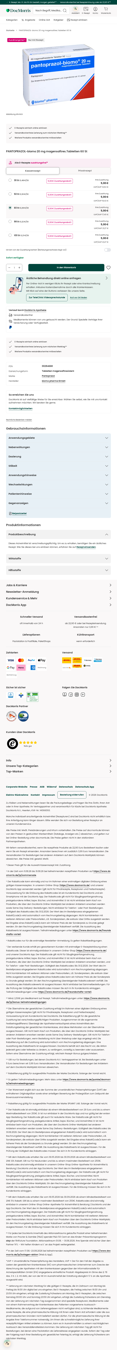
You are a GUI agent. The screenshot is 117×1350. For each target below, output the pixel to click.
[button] (47, 297)
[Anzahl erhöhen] (19, 267)
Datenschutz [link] (66, 786)
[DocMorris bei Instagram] (76, 694)
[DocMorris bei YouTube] (82, 694)
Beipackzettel (19, 513)
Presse (33, 786)
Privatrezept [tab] (85, 170)
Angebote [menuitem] (30, 19)
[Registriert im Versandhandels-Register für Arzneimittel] (32, 697)
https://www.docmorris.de (74, 885)
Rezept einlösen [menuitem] (79, 19)
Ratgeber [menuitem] (58, 19)
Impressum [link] (48, 794)
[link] (11, 716)
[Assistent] (7, 1343)
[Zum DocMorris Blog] (64, 694)
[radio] (10, 180)
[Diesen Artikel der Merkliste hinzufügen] (108, 267)
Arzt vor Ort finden (78, 298)
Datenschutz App (84, 786)
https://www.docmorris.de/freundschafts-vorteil (64, 992)
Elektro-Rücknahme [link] (17, 794)
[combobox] (51, 11)
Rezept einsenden (86, 547)
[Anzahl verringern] (9, 267)
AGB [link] (42, 786)
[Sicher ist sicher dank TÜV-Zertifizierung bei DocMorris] (10, 695)
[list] (58, 75)
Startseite (10, 30)
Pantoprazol (48, 376)
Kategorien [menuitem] (12, 19)
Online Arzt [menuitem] (44, 19)
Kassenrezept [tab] (32, 170)
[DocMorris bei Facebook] (70, 694)
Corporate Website (16, 786)
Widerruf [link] (52, 786)
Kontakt (35, 794)
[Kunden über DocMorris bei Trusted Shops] (23, 744)
